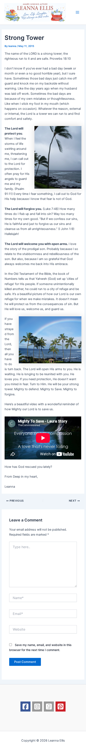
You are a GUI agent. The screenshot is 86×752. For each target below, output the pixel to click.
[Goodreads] (49, 707)
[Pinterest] (61, 707)
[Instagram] (37, 707)
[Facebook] (25, 707)
